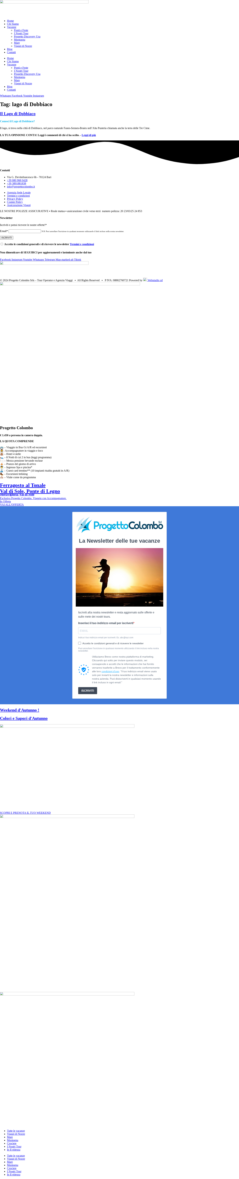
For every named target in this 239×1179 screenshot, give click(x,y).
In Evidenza (13, 1149)
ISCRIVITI (87, 690)
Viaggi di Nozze (23, 45)
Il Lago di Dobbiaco (18, 113)
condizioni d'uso (110, 671)
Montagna (19, 39)
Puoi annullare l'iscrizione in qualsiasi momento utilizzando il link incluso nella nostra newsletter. (118, 649)
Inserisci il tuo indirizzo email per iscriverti (105, 623)
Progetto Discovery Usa (27, 36)
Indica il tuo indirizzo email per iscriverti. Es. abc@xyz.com (105, 637)
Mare (17, 42)
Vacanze (11, 27)
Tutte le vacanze (16, 1130)
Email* (4, 231)
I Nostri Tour (21, 33)
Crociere (11, 1143)
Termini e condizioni (82, 244)
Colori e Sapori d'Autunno (24, 718)
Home (10, 20)
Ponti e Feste (21, 30)
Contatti (11, 52)
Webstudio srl (155, 280)
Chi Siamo (13, 23)
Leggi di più (89, 135)
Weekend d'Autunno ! (19, 710)
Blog (9, 49)
